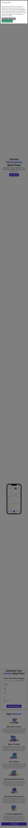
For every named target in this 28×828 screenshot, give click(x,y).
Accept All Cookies (7, 21)
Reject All (4, 18)
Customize (12, 18)
